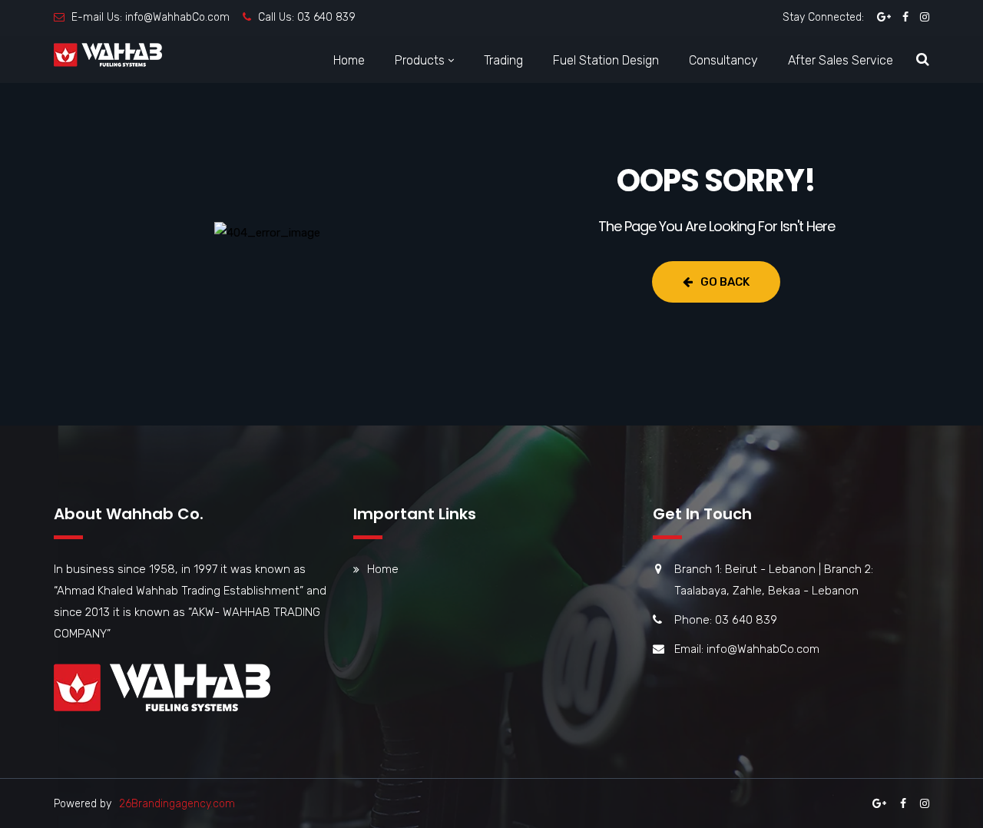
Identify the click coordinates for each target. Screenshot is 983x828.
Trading (503, 60)
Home (349, 60)
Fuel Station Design (606, 60)
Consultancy (723, 60)
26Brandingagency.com (177, 803)
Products (420, 60)
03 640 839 (326, 17)
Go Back (725, 282)
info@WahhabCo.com (177, 17)
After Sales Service (840, 60)
